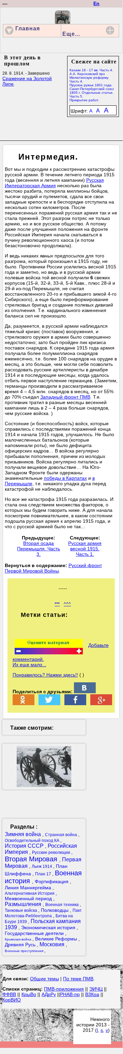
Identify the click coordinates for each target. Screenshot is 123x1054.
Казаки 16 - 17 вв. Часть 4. (91, 70)
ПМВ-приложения (64, 989)
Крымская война (18, 939)
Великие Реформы (56, 938)
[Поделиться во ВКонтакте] (85, 691)
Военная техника (62, 904)
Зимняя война (23, 834)
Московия (53, 944)
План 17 (43, 874)
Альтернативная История (30, 893)
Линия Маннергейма (28, 887)
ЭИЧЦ (96, 989)
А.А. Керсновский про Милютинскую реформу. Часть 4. (89, 77)
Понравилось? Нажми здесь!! (45, 675)
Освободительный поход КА (32, 840)
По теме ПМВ (78, 978)
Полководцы (55, 910)
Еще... (71, 34)
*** (57, 604)
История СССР (25, 846)
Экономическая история (49, 927)
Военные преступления (24, 951)
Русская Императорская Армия (54, 182)
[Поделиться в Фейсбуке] (75, 703)
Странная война (61, 834)
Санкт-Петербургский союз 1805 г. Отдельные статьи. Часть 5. (92, 92)
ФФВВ (9, 994)
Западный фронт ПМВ (65, 397)
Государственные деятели (35, 933)
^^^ (67, 604)
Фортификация (52, 881)
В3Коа (92, 994)
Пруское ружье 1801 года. (91, 85)
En (96, 3)
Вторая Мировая (32, 859)
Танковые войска (21, 910)
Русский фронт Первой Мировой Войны (53, 568)
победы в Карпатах (65, 478)
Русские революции (51, 852)
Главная (27, 28)
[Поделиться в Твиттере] (49, 703)
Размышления (24, 904)
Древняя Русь (21, 944)
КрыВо (28, 994)
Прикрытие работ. (84, 100)
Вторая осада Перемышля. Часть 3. (38, 548)
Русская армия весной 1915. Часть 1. (85, 548)
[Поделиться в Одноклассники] (23, 703)
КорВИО (11, 1000)
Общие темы (44, 978)
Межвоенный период (29, 898)
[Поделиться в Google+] (101, 703)
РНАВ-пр (70, 994)
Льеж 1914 (42, 866)
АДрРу (49, 994)
